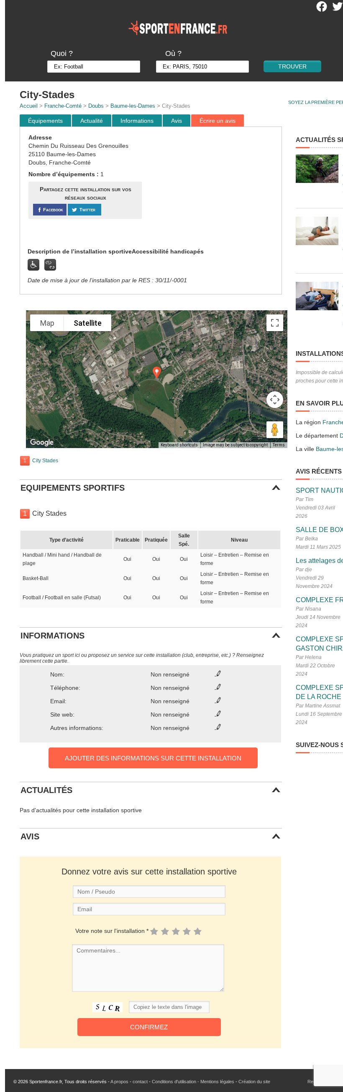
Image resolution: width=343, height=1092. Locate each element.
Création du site (254, 1081)
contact (140, 1081)
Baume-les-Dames (132, 106)
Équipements (45, 120)
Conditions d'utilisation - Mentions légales (193, 1081)
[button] (156, 373)
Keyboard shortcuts (179, 445)
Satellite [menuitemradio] (88, 323)
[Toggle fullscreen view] (274, 322)
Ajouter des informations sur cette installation (153, 758)
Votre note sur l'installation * (111, 930)
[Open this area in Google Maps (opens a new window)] (42, 442)
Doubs (96, 106)
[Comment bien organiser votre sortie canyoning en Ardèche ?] (317, 169)
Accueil (29, 106)
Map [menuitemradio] (47, 323)
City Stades (45, 461)
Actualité (91, 120)
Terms (279, 445)
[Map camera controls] (274, 399)
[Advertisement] (213, 187)
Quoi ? (62, 53)
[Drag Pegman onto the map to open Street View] (274, 429)
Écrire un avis (217, 120)
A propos (119, 1081)
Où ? (173, 53)
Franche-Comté (63, 106)
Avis (176, 120)
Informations (137, 120)
